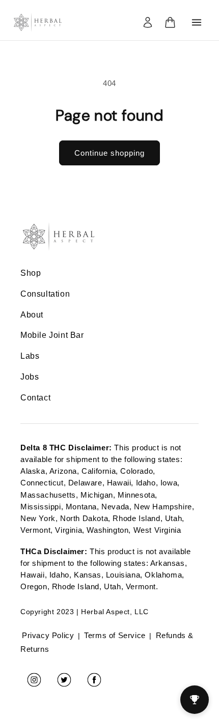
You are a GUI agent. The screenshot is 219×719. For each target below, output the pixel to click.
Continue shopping (109, 153)
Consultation (45, 294)
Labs (29, 356)
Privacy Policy (48, 635)
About (31, 314)
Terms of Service (115, 635)
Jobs (29, 376)
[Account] (148, 22)
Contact (35, 397)
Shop (30, 273)
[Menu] (196, 22)
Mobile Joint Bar (52, 335)
